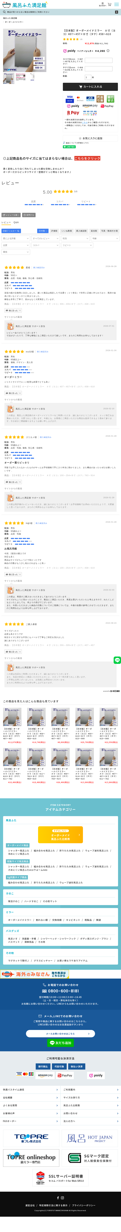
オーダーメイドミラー (14, 22)
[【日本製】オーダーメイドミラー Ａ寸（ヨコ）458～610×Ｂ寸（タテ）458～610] (36, 717)
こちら (85, 122)
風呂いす (13, 938)
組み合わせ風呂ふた (44, 850)
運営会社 (30, 1205)
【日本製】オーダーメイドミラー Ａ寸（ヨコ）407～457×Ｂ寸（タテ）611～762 (109, 773)
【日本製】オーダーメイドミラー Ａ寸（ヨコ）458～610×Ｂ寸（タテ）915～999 (84, 733)
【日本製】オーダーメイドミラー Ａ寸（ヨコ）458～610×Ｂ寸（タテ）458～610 (36, 733)
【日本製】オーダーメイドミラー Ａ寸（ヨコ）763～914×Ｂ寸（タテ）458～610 (84, 773)
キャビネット (73, 919)
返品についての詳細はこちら (77, 143)
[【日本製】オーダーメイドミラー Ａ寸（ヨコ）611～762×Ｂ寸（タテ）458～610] (36, 757)
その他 (41, 941)
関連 (98, 919)
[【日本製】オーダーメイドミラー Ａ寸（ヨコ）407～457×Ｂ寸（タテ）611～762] (109, 757)
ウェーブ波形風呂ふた (97, 850)
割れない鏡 (42, 919)
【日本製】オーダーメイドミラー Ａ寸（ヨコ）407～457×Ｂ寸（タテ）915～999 (109, 733)
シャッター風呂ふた (18, 850)
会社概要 (7, 1097)
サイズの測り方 (71, 1097)
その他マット (50, 901)
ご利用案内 (69, 1089)
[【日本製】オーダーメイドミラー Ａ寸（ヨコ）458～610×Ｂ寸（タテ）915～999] (84, 717)
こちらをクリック (87, 158)
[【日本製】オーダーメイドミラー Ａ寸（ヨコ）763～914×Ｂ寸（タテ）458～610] (84, 757)
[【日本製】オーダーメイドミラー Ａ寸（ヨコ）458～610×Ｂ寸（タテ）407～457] (12, 717)
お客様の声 (9, 1113)
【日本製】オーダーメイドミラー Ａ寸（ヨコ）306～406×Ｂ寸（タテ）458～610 (53, 304)
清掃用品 (29, 941)
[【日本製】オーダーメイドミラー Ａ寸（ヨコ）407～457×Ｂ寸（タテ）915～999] (109, 717)
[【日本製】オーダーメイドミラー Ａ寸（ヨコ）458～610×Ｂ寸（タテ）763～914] (60, 757)
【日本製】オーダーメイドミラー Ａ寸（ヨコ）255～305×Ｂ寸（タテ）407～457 (53, 645)
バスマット (14, 941)
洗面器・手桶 (29, 938)
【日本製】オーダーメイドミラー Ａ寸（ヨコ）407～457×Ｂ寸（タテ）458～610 (53, 386)
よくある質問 (10, 1105)
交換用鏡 (57, 919)
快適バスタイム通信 (13, 1089)
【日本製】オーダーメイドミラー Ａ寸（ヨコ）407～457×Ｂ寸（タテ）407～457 (60, 733)
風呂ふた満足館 (10, 18)
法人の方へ (69, 1121)
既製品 (88, 919)
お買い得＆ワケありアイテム (72, 960)
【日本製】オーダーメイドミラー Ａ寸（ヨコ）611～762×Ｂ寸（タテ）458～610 (36, 773)
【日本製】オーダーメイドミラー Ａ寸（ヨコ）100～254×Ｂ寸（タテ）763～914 (53, 475)
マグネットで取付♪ (18, 960)
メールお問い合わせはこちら (60, 1033)
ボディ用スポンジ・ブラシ (94, 938)
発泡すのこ (14, 901)
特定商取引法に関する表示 (53, 1205)
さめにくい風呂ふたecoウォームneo (28, 869)
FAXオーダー (10, 1121)
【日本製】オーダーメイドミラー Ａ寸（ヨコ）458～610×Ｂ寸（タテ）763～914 (60, 773)
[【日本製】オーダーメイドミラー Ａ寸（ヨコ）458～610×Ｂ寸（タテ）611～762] (12, 757)
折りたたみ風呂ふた (70, 850)
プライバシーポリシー (84, 1205)
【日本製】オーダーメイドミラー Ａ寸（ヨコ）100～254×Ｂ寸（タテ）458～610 (53, 568)
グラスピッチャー (43, 960)
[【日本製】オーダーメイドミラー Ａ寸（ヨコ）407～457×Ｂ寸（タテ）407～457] (60, 717)
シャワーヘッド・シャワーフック (58, 938)
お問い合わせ (70, 1113)
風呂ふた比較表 (71, 1105)
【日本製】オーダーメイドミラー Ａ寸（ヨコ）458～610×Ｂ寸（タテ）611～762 (12, 773)
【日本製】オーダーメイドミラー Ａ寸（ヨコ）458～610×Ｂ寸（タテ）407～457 (12, 733)
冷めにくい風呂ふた (18, 853)
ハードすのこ (31, 901)
